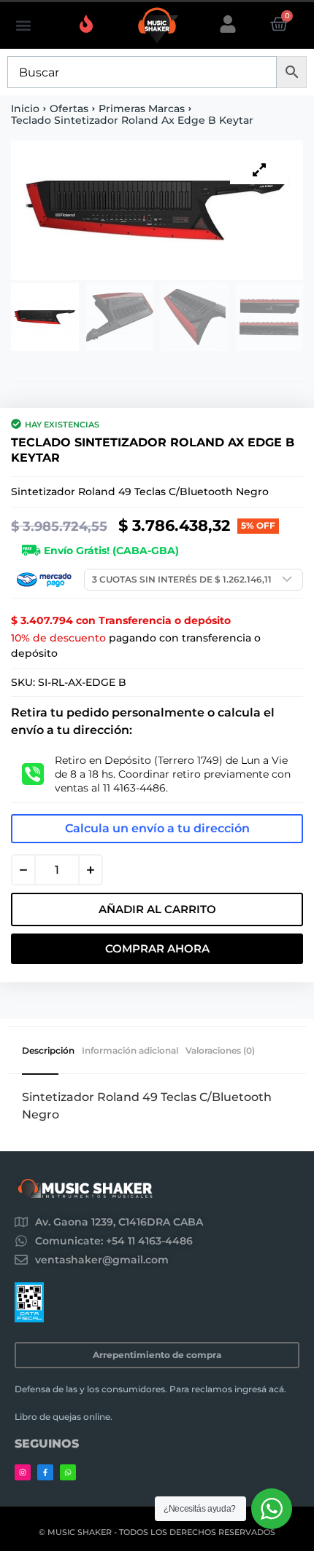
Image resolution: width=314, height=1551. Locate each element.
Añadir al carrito (157, 909)
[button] (23, 26)
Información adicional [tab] (130, 1050)
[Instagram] (23, 1472)
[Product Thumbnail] (259, 169)
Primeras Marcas (142, 108)
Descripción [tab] (48, 1050)
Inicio (25, 108)
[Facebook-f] (45, 1472)
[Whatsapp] (68, 1472)
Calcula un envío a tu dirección (157, 828)
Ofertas (69, 108)
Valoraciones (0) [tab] (220, 1050)
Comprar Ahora (157, 948)
